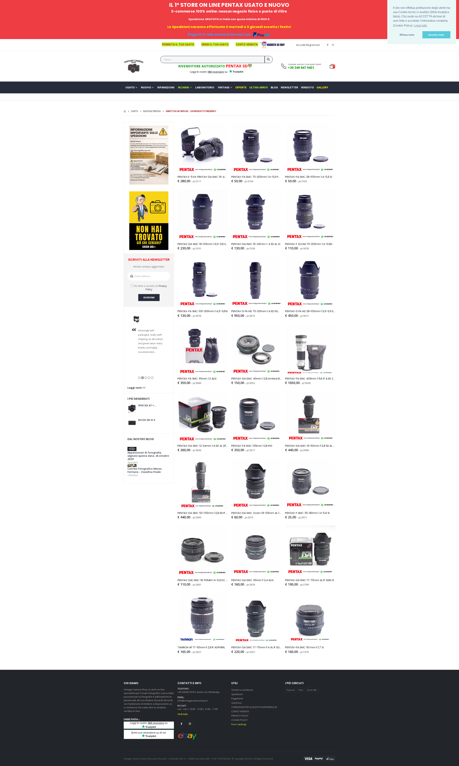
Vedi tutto (183, 714)
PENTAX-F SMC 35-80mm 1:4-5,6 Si (307, 513)
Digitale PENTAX (152, 111)
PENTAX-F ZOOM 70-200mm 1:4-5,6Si (308, 244)
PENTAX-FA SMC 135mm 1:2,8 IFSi (251, 446)
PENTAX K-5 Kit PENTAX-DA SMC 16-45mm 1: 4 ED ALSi (203, 177)
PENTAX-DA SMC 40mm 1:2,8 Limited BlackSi (256, 378)
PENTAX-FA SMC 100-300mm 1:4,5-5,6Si (203, 311)
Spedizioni (237, 694)
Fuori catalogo (239, 724)
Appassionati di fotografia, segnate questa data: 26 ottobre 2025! (148, 456)
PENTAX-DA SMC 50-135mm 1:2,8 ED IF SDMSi (203, 513)
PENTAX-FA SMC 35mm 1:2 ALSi (197, 378)
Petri (301, 690)
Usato (130, 87)
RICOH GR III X (146, 420)
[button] (139, 377)
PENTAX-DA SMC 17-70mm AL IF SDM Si (309, 580)
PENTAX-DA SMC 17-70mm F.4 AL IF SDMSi (256, 647)
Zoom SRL (312, 690)
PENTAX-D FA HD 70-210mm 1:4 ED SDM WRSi (256, 311)
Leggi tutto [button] (420, 25)
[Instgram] (189, 723)
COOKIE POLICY (239, 720)
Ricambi (183, 87)
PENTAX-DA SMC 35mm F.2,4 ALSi (252, 580)
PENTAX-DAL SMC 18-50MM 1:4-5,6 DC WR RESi (203, 580)
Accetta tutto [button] (436, 34)
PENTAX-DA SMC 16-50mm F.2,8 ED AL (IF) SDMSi (310, 446)
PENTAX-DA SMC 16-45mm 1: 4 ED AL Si (255, 244)
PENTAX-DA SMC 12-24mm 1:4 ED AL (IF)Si (203, 446)
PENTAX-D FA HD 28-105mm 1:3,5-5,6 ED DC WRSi (310, 311)
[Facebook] (181, 723)
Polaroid (291, 690)
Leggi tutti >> (136, 387)
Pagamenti (237, 698)
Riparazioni (165, 87)
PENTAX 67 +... (147, 405)
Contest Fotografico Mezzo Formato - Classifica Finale (144, 470)
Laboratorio (204, 87)
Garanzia (236, 702)
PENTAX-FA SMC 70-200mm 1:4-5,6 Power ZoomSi (256, 177)
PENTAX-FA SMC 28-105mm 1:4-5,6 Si (308, 177)
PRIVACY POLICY (239, 715)
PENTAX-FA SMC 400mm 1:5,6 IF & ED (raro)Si (310, 378)
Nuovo (146, 87)
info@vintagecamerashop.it (193, 700)
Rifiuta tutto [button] (407, 34)
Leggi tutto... (132, 718)
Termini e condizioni (242, 689)
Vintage (224, 87)
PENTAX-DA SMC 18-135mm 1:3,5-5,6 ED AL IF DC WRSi (203, 244)
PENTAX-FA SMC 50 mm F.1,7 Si (304, 647)
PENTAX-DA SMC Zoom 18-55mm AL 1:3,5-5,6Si (256, 513)
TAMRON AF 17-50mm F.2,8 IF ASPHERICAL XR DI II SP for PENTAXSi (203, 647)
